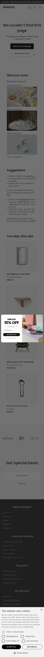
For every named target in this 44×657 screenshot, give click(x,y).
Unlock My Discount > (12, 334)
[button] (22, 653)
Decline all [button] (32, 647)
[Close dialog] (41, 316)
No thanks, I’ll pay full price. (11, 338)
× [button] (41, 610)
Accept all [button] (11, 647)
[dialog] (22, 632)
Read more (29, 627)
